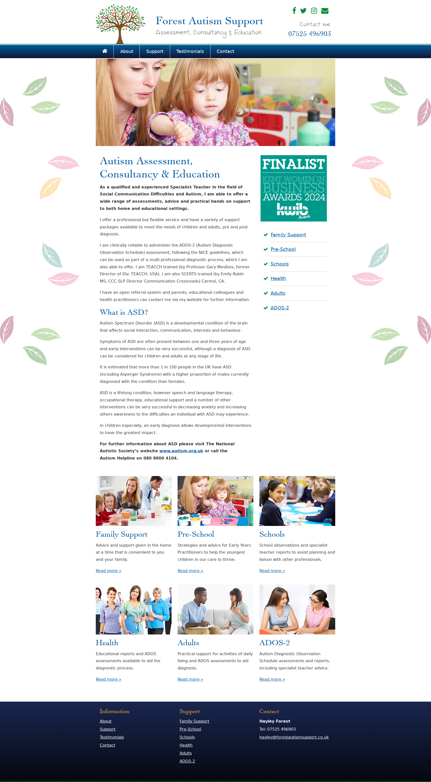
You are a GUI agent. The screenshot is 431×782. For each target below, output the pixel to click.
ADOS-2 (280, 308)
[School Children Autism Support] (297, 527)
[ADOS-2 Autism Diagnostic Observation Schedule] (297, 635)
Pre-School (283, 249)
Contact (225, 51)
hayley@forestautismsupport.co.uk (294, 737)
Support (154, 51)
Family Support (288, 235)
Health (278, 278)
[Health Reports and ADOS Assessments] (134, 635)
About (126, 51)
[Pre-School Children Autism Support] (215, 527)
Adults (278, 293)
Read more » (108, 570)
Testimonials (190, 51)
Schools (280, 264)
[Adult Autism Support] (215, 635)
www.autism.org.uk (181, 451)
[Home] (105, 51)
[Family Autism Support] (134, 527)
